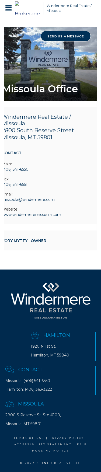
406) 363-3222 (39, 389)
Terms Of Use (29, 437)
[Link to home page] (28, 8)
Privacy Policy (67, 437)
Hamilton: (14, 389)
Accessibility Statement (43, 444)
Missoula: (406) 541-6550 (27, 380)
